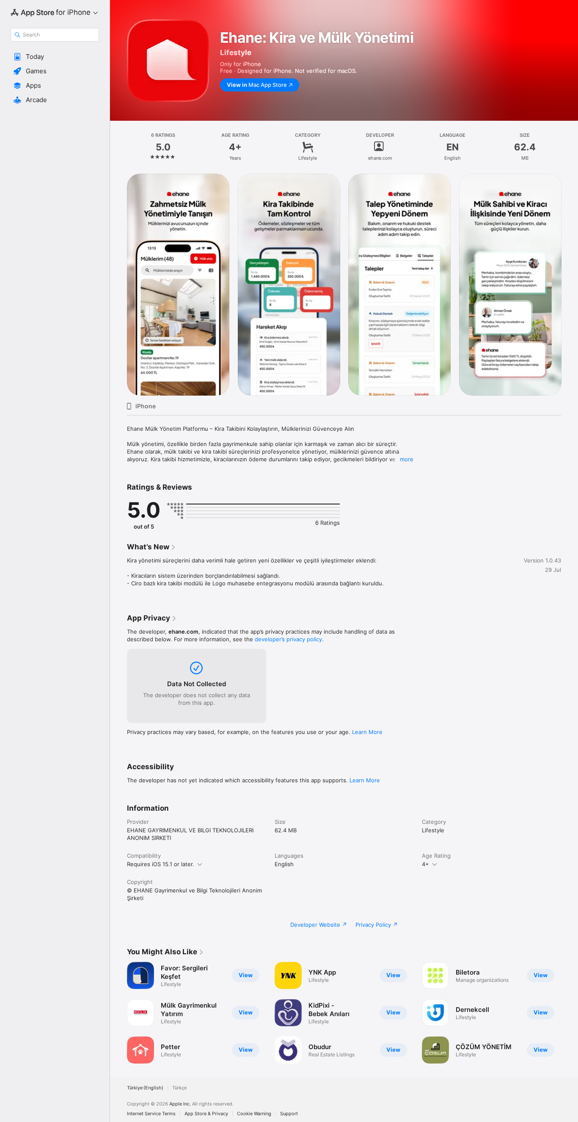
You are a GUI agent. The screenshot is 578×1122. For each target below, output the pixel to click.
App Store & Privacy (206, 1113)
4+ (425, 864)
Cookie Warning (254, 1113)
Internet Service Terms (151, 1113)
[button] (55, 56)
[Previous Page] (118, 284)
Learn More (367, 732)
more (406, 459)
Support (289, 1113)
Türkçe (179, 1088)
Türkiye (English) (145, 1088)
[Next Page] (569, 284)
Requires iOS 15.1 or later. (160, 864)
